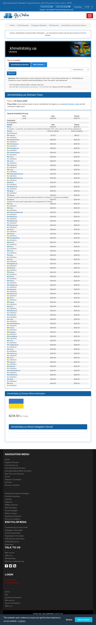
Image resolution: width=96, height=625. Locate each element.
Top (6, 595)
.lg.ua (11, 255)
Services (8, 482)
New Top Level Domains (14, 474)
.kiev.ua (11, 234)
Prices (7, 477)
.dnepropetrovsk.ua (16, 174)
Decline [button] (69, 620)
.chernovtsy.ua (14, 152)
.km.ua (11, 242)
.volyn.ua (12, 362)
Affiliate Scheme (11, 505)
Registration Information (14, 536)
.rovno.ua (12, 315)
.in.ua (11, 208)
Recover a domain (12, 485)
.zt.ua (11, 383)
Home (12, 25)
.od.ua (11, 298)
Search (12, 73)
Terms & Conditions (12, 519)
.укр (10, 131)
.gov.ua (11, 199)
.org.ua (11, 302)
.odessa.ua (13, 293)
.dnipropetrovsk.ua (15, 178)
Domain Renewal (11, 583)
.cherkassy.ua (14, 140)
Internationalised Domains (15, 468)
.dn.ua (11, 182)
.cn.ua (11, 161)
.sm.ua (11, 328)
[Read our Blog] (15, 566)
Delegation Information (14, 530)
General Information (13, 533)
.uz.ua (11, 349)
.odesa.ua (12, 289)
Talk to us (8, 556)
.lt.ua (10, 259)
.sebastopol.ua (14, 323)
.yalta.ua (12, 366)
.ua (10, 127)
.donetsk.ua (13, 187)
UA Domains (54, 25)
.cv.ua (11, 169)
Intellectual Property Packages (17, 493)
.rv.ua (11, 319)
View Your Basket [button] (62, 7)
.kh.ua (11, 229)
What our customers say (14, 561)
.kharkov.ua (13, 221)
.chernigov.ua (14, 148)
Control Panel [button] (46, 7)
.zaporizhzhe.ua (14, 370)
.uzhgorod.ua (13, 345)
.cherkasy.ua (13, 144)
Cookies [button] (21, 621)
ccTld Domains (23, 25)
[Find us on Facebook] (6, 566)
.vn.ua (11, 358)
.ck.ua (11, 157)
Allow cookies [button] (84, 620)
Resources (9, 544)
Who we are (9, 553)
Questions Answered (13, 516)
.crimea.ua (13, 165)
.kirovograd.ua (14, 238)
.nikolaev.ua (13, 285)
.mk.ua (11, 276)
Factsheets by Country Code (16, 527)
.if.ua (10, 204)
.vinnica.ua (13, 353)
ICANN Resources (12, 542)
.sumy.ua (12, 332)
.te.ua (11, 340)
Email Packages (11, 510)
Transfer (8, 499)
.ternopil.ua (13, 336)
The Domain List (11, 465)
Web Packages (11, 508)
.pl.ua (11, 306)
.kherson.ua (13, 225)
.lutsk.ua (12, 268)
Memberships (10, 558)
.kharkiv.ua (13, 217)
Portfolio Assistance (12, 496)
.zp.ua (11, 379)
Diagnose (8, 502)
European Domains (39, 25)
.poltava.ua (13, 311)
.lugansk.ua (13, 264)
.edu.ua (11, 195)
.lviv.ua (11, 272)
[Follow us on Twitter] (11, 566)
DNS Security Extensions (14, 539)
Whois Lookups (11, 513)
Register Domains (12, 462)
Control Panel (10, 580)
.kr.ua (11, 246)
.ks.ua (11, 251)
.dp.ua (11, 191)
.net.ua (11, 281)
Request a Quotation (13, 479)
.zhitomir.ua (13, 375)
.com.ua (12, 135)
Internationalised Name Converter (18, 471)
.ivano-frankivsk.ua (16, 212)
